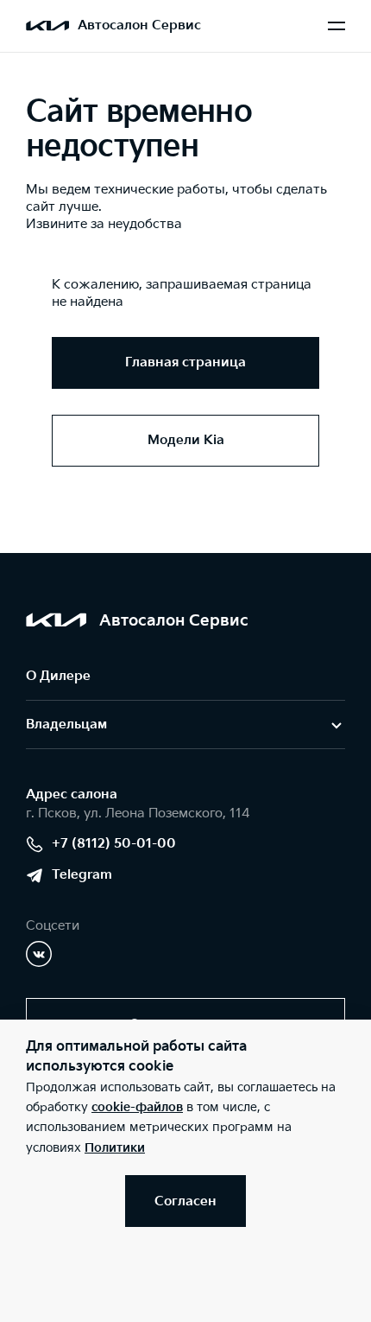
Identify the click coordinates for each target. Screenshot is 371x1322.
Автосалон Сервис (139, 25)
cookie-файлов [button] (137, 1107)
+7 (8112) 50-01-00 (114, 844)
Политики (115, 1148)
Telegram (82, 875)
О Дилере (58, 676)
